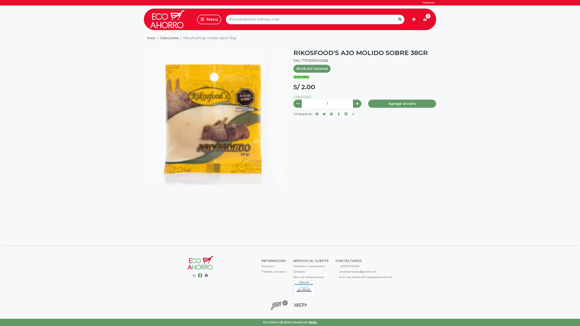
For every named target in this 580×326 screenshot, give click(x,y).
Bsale (313, 322)
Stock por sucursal (312, 69)
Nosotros (267, 266)
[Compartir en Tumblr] (339, 114)
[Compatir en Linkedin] (346, 114)
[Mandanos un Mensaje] (206, 275)
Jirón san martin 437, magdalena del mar (365, 277)
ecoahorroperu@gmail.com (358, 271)
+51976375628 (349, 266)
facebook (428, 2)
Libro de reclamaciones (308, 277)
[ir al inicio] (200, 263)
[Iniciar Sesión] (414, 19)
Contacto (299, 271)
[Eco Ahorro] (169, 19)
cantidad (302, 97)
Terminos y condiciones (309, 266)
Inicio (151, 38)
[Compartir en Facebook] (317, 114)
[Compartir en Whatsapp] (353, 114)
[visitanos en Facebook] (200, 275)
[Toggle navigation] (209, 19)
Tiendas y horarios (273, 271)
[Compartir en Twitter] (324, 114)
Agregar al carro (402, 104)
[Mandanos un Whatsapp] (194, 275)
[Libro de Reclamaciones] (304, 286)
